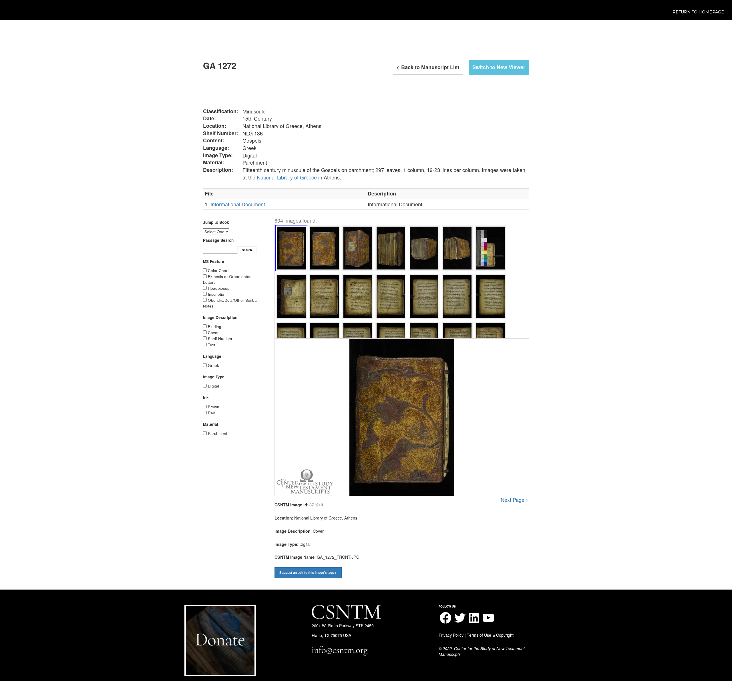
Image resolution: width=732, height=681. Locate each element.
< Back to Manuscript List (428, 67)
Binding (214, 326)
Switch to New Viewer (498, 67)
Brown (213, 407)
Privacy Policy (451, 635)
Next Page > (515, 499)
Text (211, 345)
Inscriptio (216, 294)
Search (247, 250)
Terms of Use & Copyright (490, 635)
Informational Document (237, 204)
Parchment (217, 433)
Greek (213, 365)
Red (211, 413)
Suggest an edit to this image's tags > (308, 572)
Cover (213, 332)
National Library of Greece (287, 177)
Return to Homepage (698, 12)
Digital (213, 386)
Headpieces (218, 288)
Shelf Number (220, 338)
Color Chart (218, 270)
